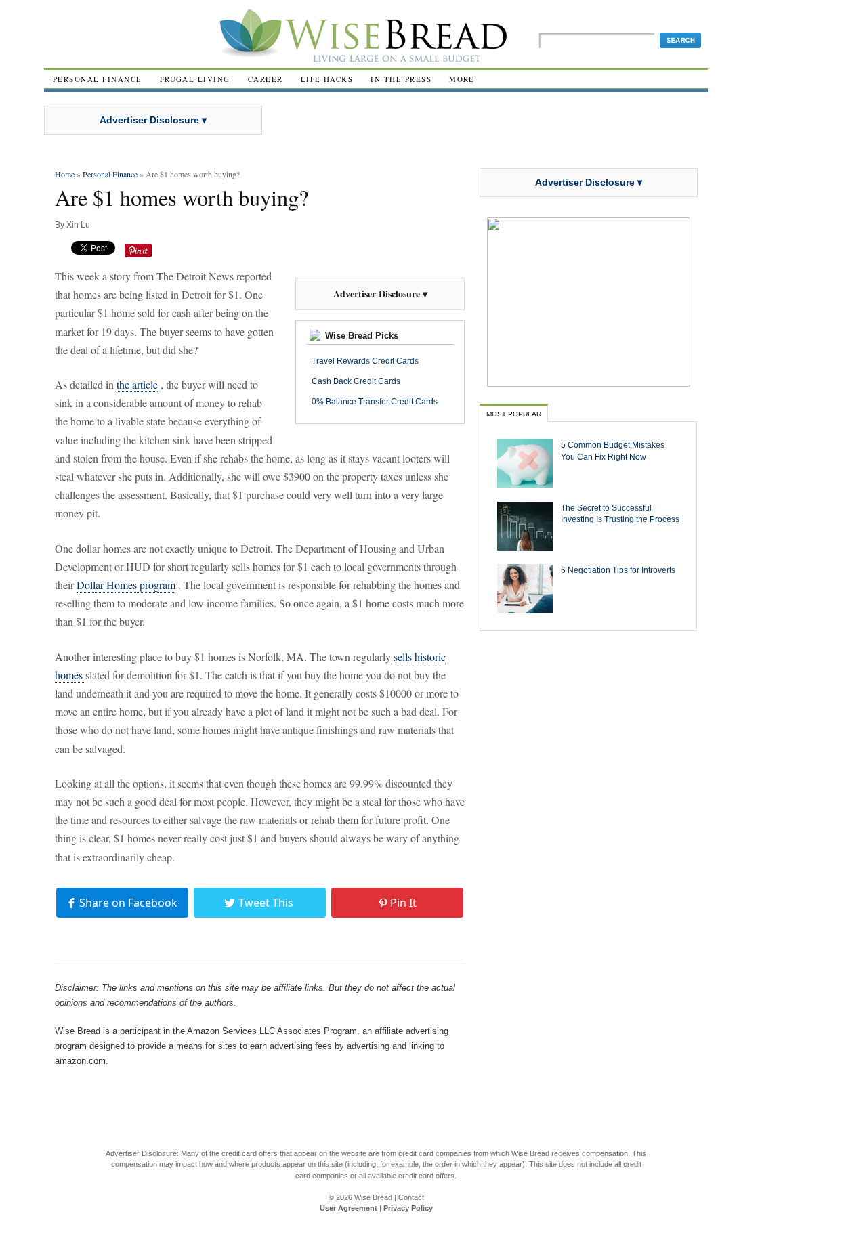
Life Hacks (327, 79)
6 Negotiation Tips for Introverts (618, 569)
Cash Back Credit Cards (356, 381)
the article (137, 384)
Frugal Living (195, 79)
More (462, 79)
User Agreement (348, 1208)
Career (265, 79)
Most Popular (513, 414)
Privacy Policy (408, 1208)
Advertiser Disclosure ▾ (153, 119)
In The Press (401, 79)
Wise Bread (373, 1197)
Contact (411, 1197)
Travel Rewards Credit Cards (365, 361)
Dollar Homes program (126, 585)
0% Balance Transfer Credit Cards (375, 401)
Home (65, 174)
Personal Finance (97, 79)
